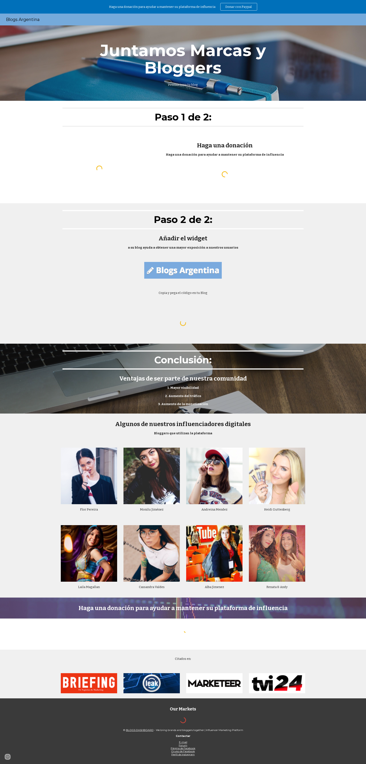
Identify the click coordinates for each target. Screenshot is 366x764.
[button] (8, 757)
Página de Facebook (183, 748)
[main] (183, 63)
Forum (183, 745)
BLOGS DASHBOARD (140, 730)
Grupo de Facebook (183, 751)
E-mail (183, 742)
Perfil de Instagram (183, 754)
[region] (183, 7)
